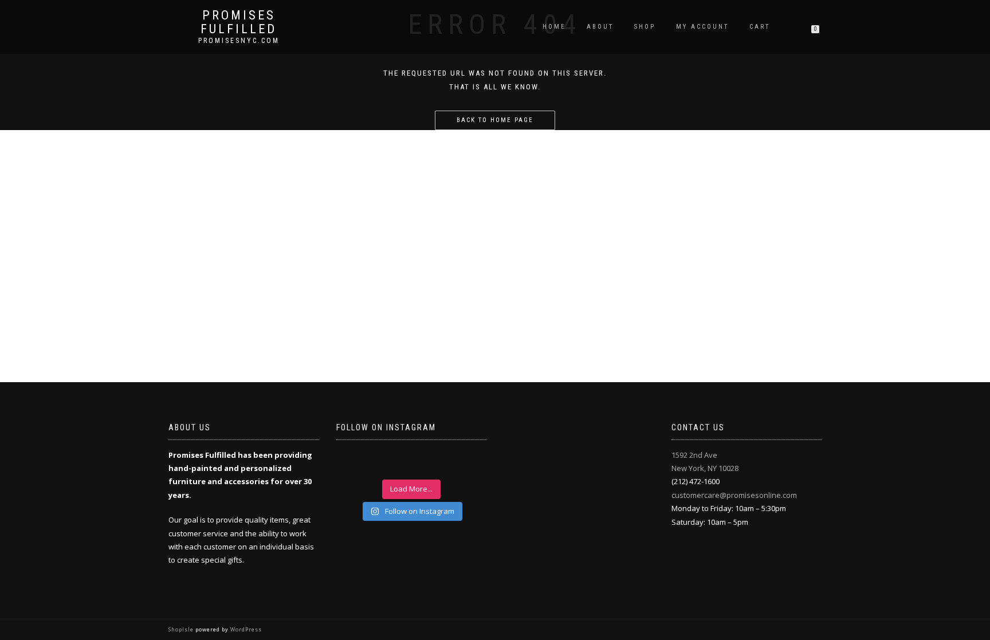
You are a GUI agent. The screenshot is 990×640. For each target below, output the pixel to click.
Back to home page (495, 120)
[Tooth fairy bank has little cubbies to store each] (357, 463)
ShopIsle (181, 629)
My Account (702, 26)
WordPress (245, 629)
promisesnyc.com (239, 41)
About (600, 26)
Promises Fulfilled (239, 22)
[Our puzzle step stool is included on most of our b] (393, 463)
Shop (644, 26)
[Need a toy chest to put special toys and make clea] (429, 463)
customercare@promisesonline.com (734, 495)
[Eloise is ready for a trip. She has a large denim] (465, 463)
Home (554, 26)
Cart (759, 26)
